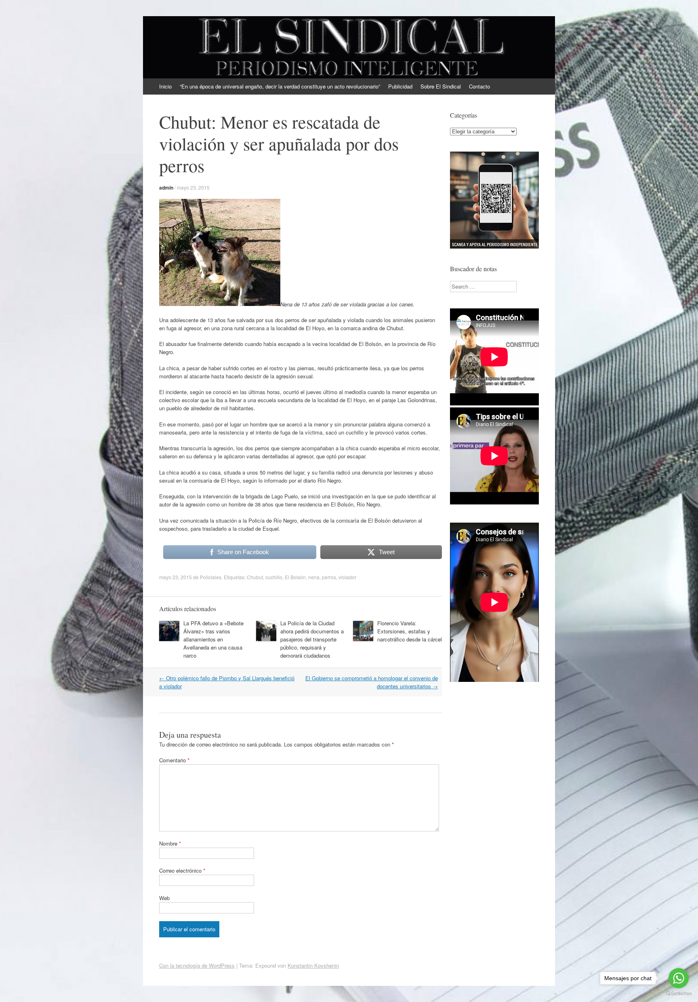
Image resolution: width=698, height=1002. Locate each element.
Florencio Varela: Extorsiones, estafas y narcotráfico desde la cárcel (409, 631)
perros (329, 577)
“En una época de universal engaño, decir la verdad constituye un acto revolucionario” (280, 86)
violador (347, 577)
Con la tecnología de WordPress (197, 965)
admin (166, 187)
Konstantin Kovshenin (313, 965)
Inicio (165, 86)
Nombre (170, 843)
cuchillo (273, 577)
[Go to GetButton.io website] (679, 993)
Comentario (174, 760)
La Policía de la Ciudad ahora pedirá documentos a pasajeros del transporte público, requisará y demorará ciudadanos (312, 639)
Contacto (479, 86)
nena (314, 577)
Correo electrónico (182, 870)
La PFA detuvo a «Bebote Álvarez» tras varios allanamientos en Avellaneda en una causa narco (213, 639)
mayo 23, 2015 (193, 187)
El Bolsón (295, 577)
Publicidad (400, 86)
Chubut (255, 577)
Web (164, 898)
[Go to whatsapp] (679, 978)
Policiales (210, 577)
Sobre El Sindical (440, 86)
